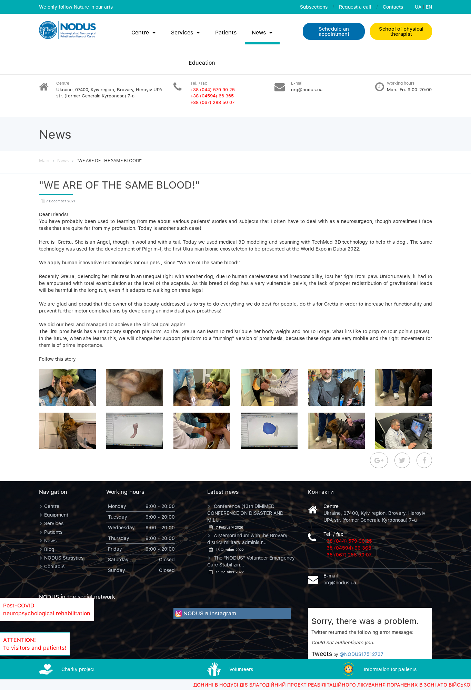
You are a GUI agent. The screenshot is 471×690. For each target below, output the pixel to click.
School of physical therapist (401, 31)
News (259, 32)
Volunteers (241, 669)
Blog (49, 549)
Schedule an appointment (334, 31)
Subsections (314, 7)
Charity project (78, 669)
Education (202, 63)
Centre (140, 32)
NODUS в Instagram (209, 613)
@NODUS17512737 (361, 654)
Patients (226, 32)
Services (182, 32)
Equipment (56, 515)
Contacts (393, 7)
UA (418, 7)
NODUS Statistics (63, 558)
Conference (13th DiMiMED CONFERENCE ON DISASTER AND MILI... (245, 513)
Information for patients (390, 669)
